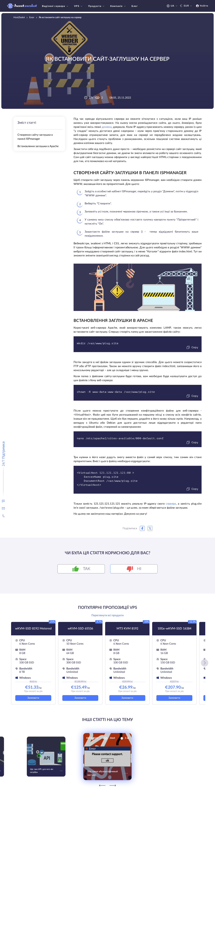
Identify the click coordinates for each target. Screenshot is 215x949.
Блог (135, 6)
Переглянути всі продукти (107, 615)
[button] (204, 663)
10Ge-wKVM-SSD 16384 (174, 628)
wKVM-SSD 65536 (80, 628)
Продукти (94, 6)
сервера (171, 503)
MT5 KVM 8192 (127, 628)
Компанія (116, 6)
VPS (76, 6)
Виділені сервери (53, 6)
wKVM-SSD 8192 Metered (33, 628)
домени (107, 127)
